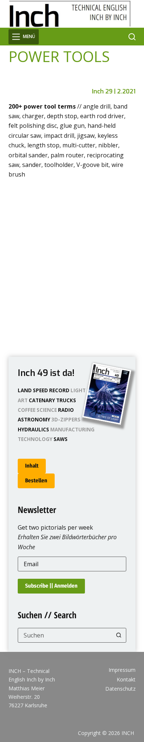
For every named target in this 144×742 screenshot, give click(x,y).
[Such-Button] (119, 635)
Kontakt (126, 679)
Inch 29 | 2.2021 (114, 91)
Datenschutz (120, 688)
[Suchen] (132, 36)
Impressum (122, 670)
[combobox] (65, 635)
